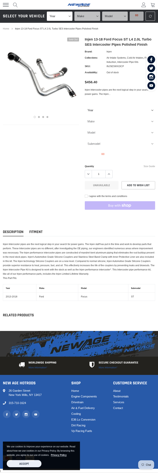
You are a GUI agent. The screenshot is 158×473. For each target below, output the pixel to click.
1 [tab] (35, 117)
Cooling (76, 413)
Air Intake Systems (116, 57)
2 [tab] (39, 117)
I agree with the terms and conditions (107, 196)
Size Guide (149, 166)
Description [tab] (13, 232)
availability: (91, 72)
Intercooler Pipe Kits (127, 62)
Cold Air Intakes (135, 57)
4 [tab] (47, 117)
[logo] (79, 5)
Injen (109, 51)
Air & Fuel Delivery (83, 408)
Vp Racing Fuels (81, 431)
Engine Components (84, 396)
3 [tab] (43, 117)
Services (118, 402)
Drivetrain (77, 402)
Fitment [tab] (36, 232)
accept (24, 464)
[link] (151, 59)
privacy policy (59, 455)
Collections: (91, 57)
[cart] (152, 4)
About (116, 390)
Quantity (89, 166)
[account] (143, 4)
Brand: (88, 51)
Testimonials (121, 396)
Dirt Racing (78, 425)
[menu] (6, 5)
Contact (118, 408)
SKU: (88, 66)
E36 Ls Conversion (83, 419)
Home (6, 28)
